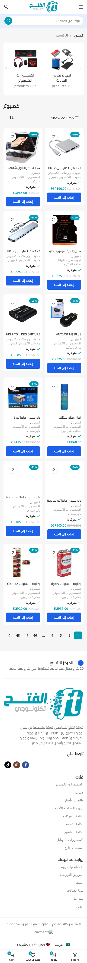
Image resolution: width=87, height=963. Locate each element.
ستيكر (36, 181)
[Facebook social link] (25, 764)
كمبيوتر (53, 177)
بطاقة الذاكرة (72, 264)
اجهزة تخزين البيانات (68, 260)
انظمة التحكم (75, 824)
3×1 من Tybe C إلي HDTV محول (64, 170)
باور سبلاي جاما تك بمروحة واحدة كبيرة (23, 499)
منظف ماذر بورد (71, 431)
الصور (80, 906)
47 (26, 635)
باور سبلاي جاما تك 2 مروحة (26, 419)
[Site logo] (43, 6)
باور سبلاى (33, 431)
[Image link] (43, 703)
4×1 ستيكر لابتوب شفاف (24, 168)
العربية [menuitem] (59, 944)
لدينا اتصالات (75, 890)
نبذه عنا (79, 898)
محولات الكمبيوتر (70, 177)
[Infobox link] (66, 663)
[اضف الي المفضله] (53, 137)
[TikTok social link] (7, 764)
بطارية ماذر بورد (71, 597)
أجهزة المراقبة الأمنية (69, 808)
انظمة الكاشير (74, 832)
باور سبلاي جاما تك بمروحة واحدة (64, 502)
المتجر (79, 882)
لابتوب (79, 792)
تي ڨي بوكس (72, 348)
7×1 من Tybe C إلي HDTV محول (23, 253)
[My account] (5, 7)
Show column (62, 118)
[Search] (8, 21)
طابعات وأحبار (74, 800)
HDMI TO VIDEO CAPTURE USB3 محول (23, 336)
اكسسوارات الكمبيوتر (26, 177)
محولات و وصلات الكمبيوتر (64, 173)
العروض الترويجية (72, 874)
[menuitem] (62, 944)
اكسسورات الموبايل (70, 839)
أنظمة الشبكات (73, 816)
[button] (64, 197)
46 (35, 635)
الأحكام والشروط (72, 867)
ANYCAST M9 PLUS (68, 334)
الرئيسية (62, 35)
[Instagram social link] (16, 764)
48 (18, 635)
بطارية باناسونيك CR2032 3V (23, 585)
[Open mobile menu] (81, 7)
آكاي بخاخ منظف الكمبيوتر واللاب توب (68, 419)
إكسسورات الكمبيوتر (69, 784)
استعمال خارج (74, 847)
